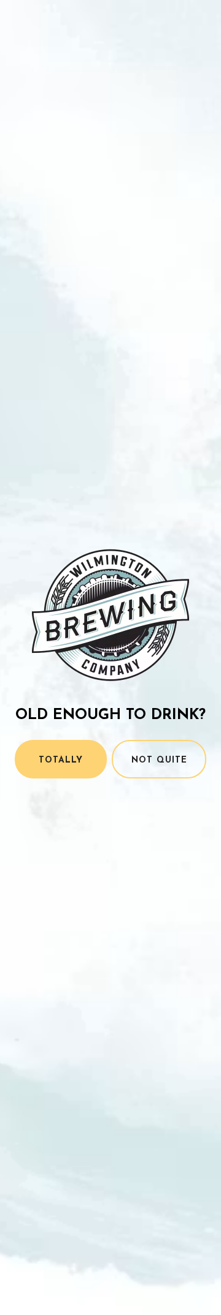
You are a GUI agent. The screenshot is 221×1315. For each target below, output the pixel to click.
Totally (61, 760)
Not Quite (159, 760)
